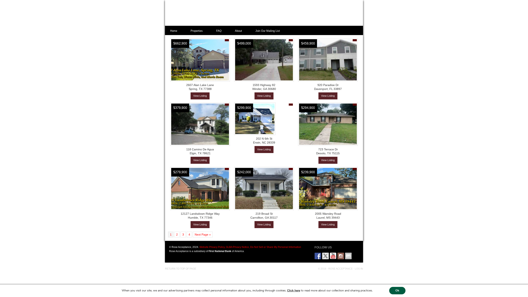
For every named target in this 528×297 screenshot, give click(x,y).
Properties (197, 30)
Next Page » (203, 234)
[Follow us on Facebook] (318, 256)
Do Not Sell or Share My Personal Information (275, 247)
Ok (397, 290)
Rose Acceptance (260, 13)
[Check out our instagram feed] (340, 256)
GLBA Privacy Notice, (237, 247)
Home (173, 30)
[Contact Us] (348, 256)
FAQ (219, 30)
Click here (293, 290)
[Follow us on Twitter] (325, 256)
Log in (359, 268)
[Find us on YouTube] (333, 256)
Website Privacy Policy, (212, 247)
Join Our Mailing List (267, 30)
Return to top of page (180, 268)
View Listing (200, 95)
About (238, 30)
